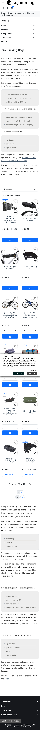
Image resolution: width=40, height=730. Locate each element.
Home (5, 20)
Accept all (19, 373)
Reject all (32, 373)
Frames (4, 30)
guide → (7, 679)
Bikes (3, 26)
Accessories (6, 37)
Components (7, 33)
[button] (3, 8)
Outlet (4, 41)
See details (8, 475)
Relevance (20, 189)
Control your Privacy (10, 721)
